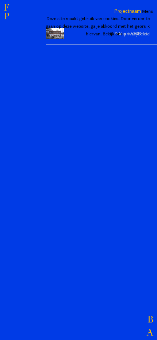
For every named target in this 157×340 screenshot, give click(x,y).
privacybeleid (137, 33)
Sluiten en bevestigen (127, 41)
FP (6, 12)
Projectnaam (127, 11)
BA (150, 326)
